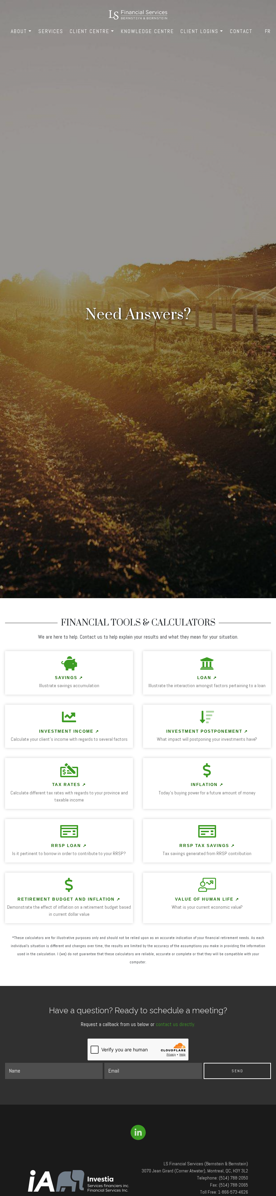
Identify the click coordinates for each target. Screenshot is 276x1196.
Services (50, 31)
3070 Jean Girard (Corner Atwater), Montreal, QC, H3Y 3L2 (195, 1171)
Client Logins (199, 31)
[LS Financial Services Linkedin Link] (138, 1132)
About (19, 31)
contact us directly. (175, 1024)
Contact (241, 31)
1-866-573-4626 (233, 1192)
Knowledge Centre (147, 31)
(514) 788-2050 (233, 1178)
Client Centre (89, 31)
